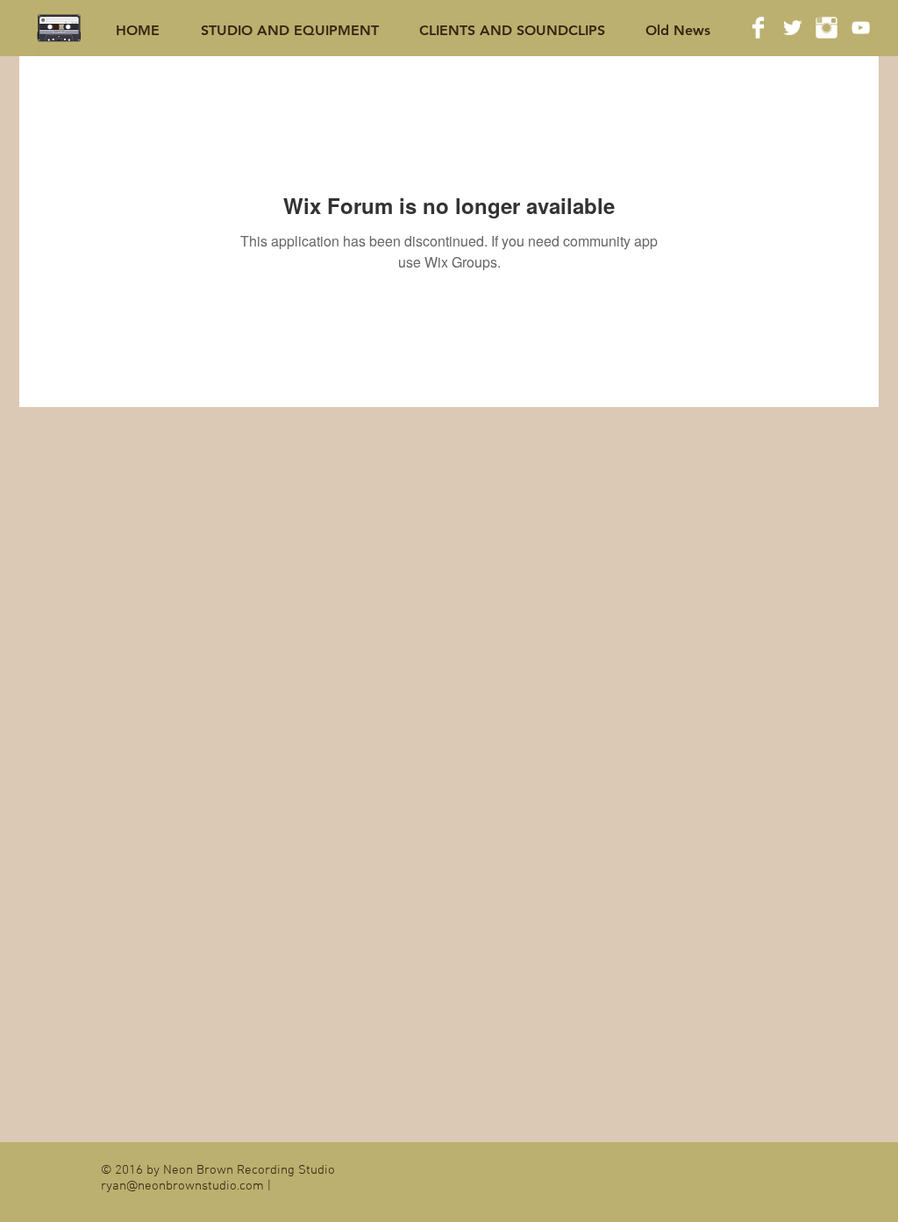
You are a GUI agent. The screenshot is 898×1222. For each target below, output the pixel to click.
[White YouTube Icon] (861, 28)
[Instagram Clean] (826, 28)
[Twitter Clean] (792, 28)
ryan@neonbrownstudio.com (182, 1186)
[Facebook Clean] (758, 28)
